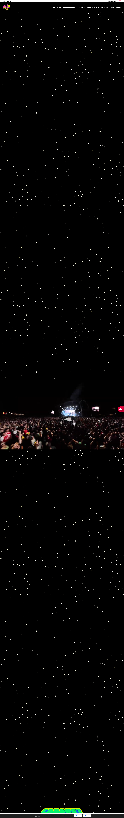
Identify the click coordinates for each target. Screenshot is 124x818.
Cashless (104, 7)
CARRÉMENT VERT (93, 7)
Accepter (78, 815)
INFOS (112, 7)
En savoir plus (36, 816)
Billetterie (57, 7)
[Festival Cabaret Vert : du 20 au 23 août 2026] (6, 7)
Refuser (86, 815)
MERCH (118, 7)
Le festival (81, 7)
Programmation (69, 7)
